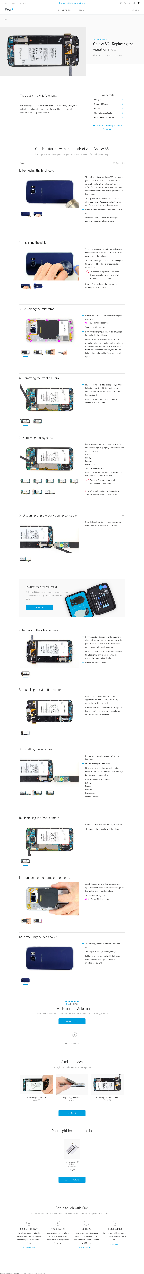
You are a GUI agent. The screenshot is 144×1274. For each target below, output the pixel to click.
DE (121, 3)
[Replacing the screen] (72, 1085)
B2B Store (23, 3)
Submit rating (72, 1021)
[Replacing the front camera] (107, 1085)
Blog (5, 3)
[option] (50, 191)
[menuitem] (128, 3)
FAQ (13, 3)
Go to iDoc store (72, 1180)
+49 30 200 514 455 (86, 1247)
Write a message (29, 1247)
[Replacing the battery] (36, 1085)
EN (125, 3)
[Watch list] (134, 3)
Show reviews (115, 1244)
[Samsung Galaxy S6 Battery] (72, 1149)
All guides (72, 1113)
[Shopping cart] (138, 3)
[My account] (129, 3)
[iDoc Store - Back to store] (8, 9)
